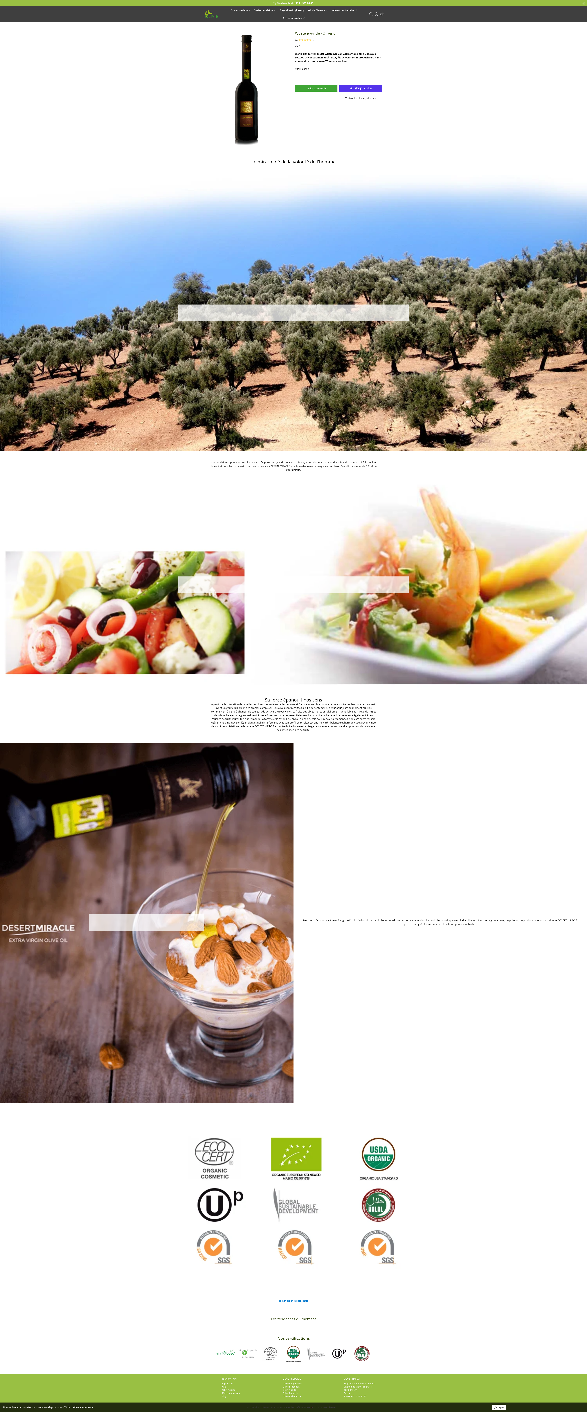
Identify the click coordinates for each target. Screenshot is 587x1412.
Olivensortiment (240, 10)
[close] (583, 3)
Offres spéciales (292, 18)
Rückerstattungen (231, 1393)
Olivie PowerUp (290, 1393)
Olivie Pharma (316, 10)
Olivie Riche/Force (292, 1396)
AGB (224, 1386)
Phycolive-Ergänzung (292, 10)
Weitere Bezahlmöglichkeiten (360, 97)
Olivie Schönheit (291, 1386)
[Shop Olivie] (211, 14)
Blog (224, 1396)
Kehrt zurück (228, 1389)
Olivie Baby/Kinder (292, 1383)
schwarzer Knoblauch (344, 10)
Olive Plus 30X (290, 1389)
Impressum (227, 1383)
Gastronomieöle (263, 10)
